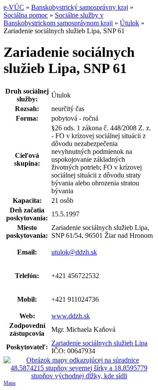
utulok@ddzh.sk (74, 252)
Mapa (9, 383)
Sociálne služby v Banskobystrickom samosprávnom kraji (58, 19)
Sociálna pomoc (26, 15)
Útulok (129, 23)
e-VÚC (14, 7)
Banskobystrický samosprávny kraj (79, 7)
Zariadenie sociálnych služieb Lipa (99, 343)
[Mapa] (79, 368)
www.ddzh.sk (70, 316)
